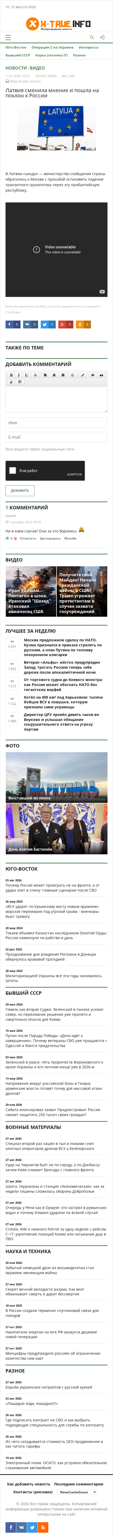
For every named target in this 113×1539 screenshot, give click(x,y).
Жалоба (70, 538)
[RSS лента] (43, 1527)
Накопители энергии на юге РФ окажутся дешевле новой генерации (51, 1334)
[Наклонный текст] (19, 375)
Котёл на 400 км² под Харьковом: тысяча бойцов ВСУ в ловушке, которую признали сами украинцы (63, 702)
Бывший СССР (18, 55)
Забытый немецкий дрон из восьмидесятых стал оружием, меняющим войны (50, 1270)
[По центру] (54, 375)
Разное (79, 55)
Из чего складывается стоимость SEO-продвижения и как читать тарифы (54, 1444)
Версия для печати (24, 81)
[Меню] (8, 37)
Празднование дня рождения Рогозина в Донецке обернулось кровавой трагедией (51, 957)
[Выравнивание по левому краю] (45, 375)
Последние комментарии (78, 1484)
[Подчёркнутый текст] (26, 375)
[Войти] (102, 37)
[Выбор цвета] (82, 375)
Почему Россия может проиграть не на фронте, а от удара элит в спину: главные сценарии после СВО (53, 888)
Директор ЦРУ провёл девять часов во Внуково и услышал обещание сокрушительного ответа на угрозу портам (61, 722)
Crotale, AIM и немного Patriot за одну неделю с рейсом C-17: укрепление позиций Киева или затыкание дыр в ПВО (56, 1234)
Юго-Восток (16, 47)
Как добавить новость (28, 1484)
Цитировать (50, 538)
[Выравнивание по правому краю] (62, 375)
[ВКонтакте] (21, 1527)
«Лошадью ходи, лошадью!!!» (32, 1403)
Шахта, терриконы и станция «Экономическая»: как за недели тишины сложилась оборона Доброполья (55, 1189)
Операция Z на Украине (53, 47)
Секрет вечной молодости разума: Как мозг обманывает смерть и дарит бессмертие (45, 1292)
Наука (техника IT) (51, 55)
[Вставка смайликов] (72, 375)
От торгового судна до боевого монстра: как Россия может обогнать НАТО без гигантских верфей (63, 684)
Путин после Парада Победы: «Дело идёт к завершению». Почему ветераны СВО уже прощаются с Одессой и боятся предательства (56, 1040)
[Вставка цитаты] (101, 375)
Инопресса (88, 47)
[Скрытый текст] (92, 375)
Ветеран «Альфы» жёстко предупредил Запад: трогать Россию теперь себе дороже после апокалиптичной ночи (62, 667)
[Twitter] (32, 1527)
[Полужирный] (11, 375)
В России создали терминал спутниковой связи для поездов (52, 1313)
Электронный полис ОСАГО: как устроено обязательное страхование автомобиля (56, 1465)
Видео (37, 68)
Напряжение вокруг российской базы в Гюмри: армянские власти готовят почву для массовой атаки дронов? (54, 1088)
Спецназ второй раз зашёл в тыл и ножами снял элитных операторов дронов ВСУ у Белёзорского (50, 1146)
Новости (16, 68)
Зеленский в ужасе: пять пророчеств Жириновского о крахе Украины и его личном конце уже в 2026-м (54, 1065)
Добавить (20, 490)
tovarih (11, 516)
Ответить (28, 538)
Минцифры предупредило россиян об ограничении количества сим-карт (53, 1356)
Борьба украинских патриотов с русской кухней (49, 1387)
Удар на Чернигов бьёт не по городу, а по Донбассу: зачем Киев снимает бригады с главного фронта (53, 1167)
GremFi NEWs (46, 76)
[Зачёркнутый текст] (35, 375)
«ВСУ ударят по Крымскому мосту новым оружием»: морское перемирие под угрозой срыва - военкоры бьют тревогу (52, 911)
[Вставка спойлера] (20, 382)
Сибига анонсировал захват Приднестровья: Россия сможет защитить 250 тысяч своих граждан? (53, 1112)
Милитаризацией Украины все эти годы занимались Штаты (54, 978)
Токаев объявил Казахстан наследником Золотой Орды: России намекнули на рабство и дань (56, 935)
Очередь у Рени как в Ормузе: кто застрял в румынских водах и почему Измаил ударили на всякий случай (56, 1210)
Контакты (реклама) (33, 1491)
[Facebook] (11, 1527)
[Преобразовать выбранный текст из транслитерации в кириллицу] (11, 382)
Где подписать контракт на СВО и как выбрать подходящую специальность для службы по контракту (55, 1422)
